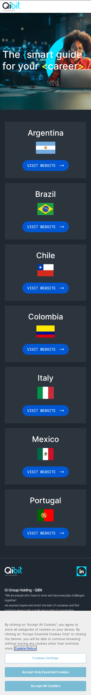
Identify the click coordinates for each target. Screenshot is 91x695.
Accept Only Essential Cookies (45, 672)
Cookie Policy (25, 648)
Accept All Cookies (45, 686)
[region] (45, 653)
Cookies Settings (45, 658)
